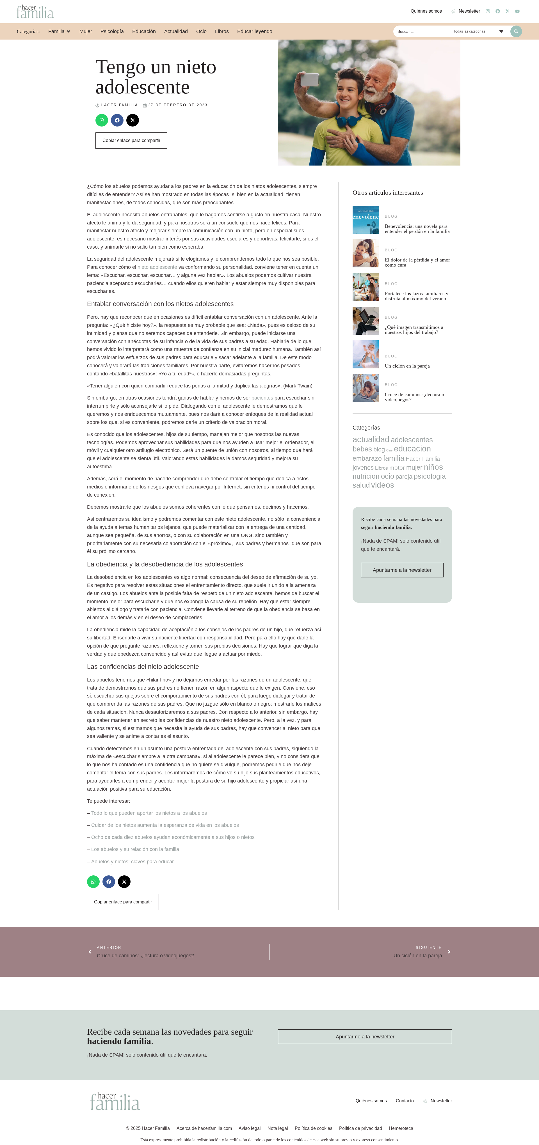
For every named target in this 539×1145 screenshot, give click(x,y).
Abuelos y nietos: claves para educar (132, 861)
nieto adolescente (157, 267)
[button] (101, 120)
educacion (412, 448)
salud (361, 485)
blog (391, 216)
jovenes (363, 467)
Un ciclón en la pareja (407, 366)
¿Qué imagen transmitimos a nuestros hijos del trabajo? (414, 329)
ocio (387, 476)
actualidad (371, 439)
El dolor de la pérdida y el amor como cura (417, 262)
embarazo (367, 458)
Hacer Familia (423, 459)
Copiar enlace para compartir (131, 140)
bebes (362, 449)
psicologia (430, 476)
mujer (414, 467)
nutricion (366, 476)
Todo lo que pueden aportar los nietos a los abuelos (149, 813)
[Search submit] (516, 31)
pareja (404, 476)
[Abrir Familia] (68, 31)
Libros (381, 468)
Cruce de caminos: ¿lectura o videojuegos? (414, 397)
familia (393, 458)
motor (397, 467)
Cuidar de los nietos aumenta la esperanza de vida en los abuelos (165, 825)
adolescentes (412, 440)
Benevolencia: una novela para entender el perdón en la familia (417, 228)
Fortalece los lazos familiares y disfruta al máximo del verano (416, 296)
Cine (389, 450)
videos (382, 485)
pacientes (262, 398)
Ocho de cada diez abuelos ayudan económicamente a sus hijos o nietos (173, 837)
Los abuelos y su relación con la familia (135, 849)
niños (433, 467)
